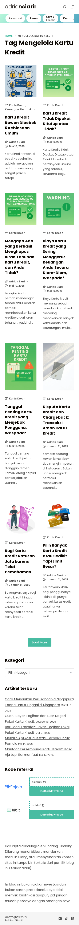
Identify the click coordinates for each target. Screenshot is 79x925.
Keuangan (12, 109)
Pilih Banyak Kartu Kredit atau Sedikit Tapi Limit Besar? (55, 556)
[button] (39, 782)
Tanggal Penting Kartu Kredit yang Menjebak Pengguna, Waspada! (18, 420)
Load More (39, 642)
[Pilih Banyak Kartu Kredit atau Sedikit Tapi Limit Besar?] (58, 516)
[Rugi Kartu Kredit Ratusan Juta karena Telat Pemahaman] (20, 518)
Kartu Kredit (50, 18)
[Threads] (72, 918)
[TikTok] (66, 918)
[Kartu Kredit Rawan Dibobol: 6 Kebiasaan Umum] (20, 81)
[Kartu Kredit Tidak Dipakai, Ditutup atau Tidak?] (58, 81)
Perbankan (27, 109)
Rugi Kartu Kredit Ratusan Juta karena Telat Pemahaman (20, 561)
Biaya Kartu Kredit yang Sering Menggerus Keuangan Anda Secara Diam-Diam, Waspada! (56, 259)
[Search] (64, 6)
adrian (20, 6)
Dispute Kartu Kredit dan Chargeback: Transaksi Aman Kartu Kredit (56, 420)
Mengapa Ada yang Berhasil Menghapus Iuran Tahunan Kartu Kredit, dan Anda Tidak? (19, 256)
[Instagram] (60, 918)
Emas (34, 18)
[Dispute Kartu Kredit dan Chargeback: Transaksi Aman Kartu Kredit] (58, 366)
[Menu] (72, 7)
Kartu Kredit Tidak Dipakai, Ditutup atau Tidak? (57, 121)
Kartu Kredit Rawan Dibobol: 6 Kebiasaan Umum (20, 125)
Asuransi (15, 18)
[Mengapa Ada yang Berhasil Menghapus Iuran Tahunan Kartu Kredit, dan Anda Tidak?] (20, 209)
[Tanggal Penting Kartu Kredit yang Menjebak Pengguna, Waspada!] (20, 366)
